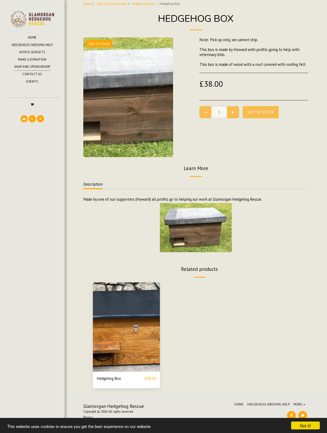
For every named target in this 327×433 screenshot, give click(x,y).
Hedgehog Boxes (143, 4)
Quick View (126, 369)
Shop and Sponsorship (111, 4)
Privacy (88, 417)
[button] (32, 104)
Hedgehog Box (109, 378)
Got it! (305, 425)
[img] (126, 327)
